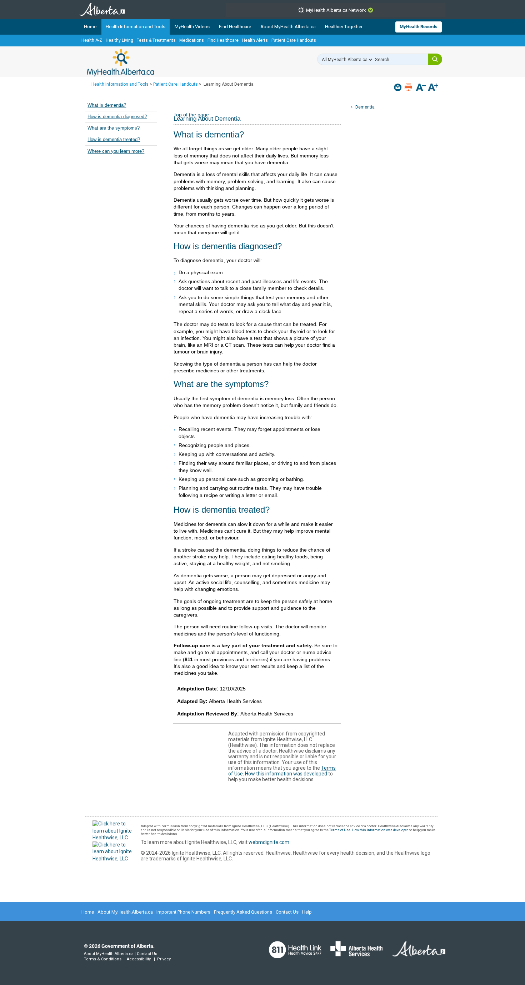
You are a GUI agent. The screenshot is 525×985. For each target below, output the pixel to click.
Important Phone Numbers (183, 912)
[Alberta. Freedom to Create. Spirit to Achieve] (414, 953)
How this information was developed (286, 774)
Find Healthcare (235, 26)
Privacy (164, 959)
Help (307, 912)
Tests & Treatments (156, 40)
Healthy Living (119, 40)
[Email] (398, 87)
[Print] (409, 87)
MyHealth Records (419, 26)
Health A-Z (91, 40)
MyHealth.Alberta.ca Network (336, 10)
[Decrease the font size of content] (421, 88)
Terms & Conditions (102, 959)
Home (90, 26)
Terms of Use (339, 830)
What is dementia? (107, 105)
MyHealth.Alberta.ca (120, 62)
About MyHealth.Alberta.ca (288, 26)
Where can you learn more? (116, 151)
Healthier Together (343, 26)
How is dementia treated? (114, 139)
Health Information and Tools (135, 26)
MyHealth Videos (192, 26)
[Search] (435, 59)
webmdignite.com (269, 842)
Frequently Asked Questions (243, 912)
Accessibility (139, 959)
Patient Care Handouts (293, 40)
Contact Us (287, 912)
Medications (191, 40)
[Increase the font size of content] (433, 88)
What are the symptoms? (114, 128)
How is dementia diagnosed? (117, 116)
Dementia (365, 107)
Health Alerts (255, 40)
